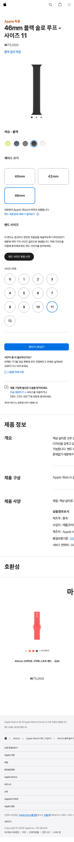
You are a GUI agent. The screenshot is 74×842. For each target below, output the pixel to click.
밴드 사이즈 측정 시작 (19, 256)
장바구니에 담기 (36, 346)
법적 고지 (46, 832)
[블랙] (33, 143)
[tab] (32, 117)
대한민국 (7, 821)
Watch (16, 738)
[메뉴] (69, 4)
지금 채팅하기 (18, 392)
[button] (50, 4)
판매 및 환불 (34, 832)
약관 (24, 832)
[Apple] (5, 738)
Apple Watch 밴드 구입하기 (38, 738)
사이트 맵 (57, 832)
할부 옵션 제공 (16, 52)
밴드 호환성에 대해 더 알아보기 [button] (20, 214)
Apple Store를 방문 (28, 815)
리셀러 (46, 815)
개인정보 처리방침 (11, 832)
